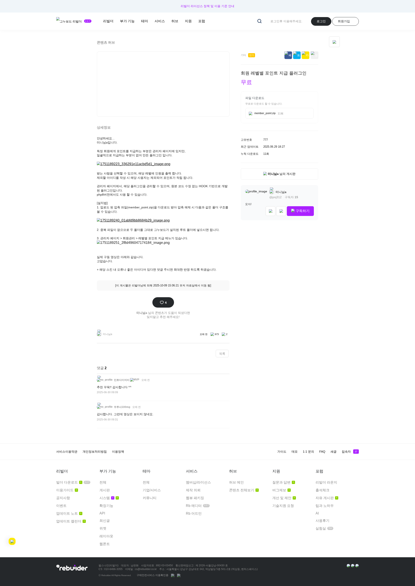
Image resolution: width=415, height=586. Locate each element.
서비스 (160, 21)
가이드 (281, 451)
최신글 (104, 520)
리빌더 (108, 21)
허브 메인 (236, 482)
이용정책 (118, 451)
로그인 (321, 21)
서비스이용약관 (66, 451)
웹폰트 (104, 544)
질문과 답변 (283, 482)
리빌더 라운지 (326, 482)
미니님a (280, 192)
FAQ (322, 451)
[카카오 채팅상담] (352, 565)
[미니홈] (270, 211)
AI (317, 513)
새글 (333, 451)
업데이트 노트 (68, 513)
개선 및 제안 (283, 498)
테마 (144, 21)
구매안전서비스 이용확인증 (152, 575)
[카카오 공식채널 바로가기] (348, 565)
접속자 (349, 451)
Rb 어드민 (194, 513)
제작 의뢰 (193, 490)
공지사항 (63, 498)
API (102, 513)
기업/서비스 (152, 490)
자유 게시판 (326, 498)
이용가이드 (66, 490)
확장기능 (106, 506)
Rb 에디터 (197, 506)
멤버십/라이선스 (198, 482)
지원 (188, 21)
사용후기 (322, 520)
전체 (102, 482)
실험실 (324, 528)
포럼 (201, 21)
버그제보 (281, 490)
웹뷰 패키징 (195, 498)
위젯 (102, 528)
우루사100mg (121, 407)
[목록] (334, 41)
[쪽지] (281, 211)
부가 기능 (127, 21)
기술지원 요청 (283, 506)
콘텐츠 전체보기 (243, 490)
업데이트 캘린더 (70, 521)
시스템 (108, 498)
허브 (174, 21)
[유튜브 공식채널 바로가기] (357, 565)
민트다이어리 (121, 380)
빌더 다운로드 (72, 482)
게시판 (104, 490)
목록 (222, 353)
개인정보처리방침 (95, 451)
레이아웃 (106, 536)
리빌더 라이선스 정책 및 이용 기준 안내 (207, 6)
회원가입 (344, 21)
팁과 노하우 (325, 506)
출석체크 (322, 490)
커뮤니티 (149, 498)
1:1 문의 (308, 451)
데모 (295, 451)
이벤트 (61, 506)
